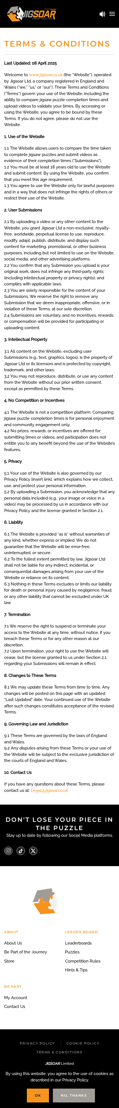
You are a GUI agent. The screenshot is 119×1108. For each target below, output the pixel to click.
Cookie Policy (83, 1043)
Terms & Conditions (59, 1052)
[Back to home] (32, 14)
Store (9, 961)
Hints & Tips (76, 970)
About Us (13, 943)
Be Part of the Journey (25, 952)
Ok (38, 1095)
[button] (112, 14)
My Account (15, 997)
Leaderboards (78, 943)
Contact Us (14, 1006)
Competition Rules (82, 961)
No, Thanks (74, 1095)
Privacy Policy (37, 1043)
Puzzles (72, 952)
